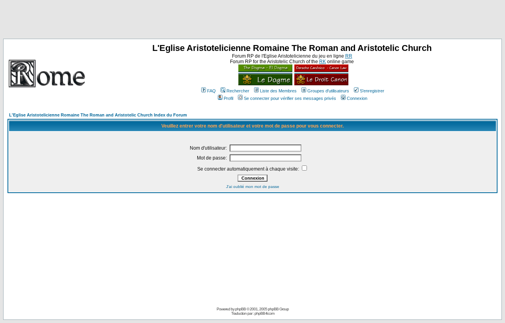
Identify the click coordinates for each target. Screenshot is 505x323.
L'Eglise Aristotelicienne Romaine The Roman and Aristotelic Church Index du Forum (98, 115)
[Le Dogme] (265, 83)
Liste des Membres (278, 90)
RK (322, 61)
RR (348, 56)
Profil (228, 98)
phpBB (240, 309)
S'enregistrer (372, 90)
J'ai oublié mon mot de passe (252, 186)
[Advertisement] (252, 21)
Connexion (357, 98)
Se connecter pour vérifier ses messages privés (290, 98)
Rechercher (237, 90)
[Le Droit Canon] (320, 83)
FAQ (211, 90)
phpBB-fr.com (264, 313)
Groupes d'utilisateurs (328, 90)
